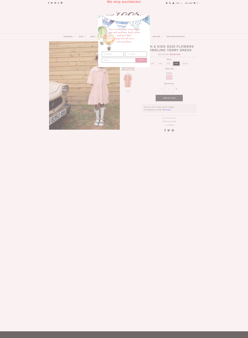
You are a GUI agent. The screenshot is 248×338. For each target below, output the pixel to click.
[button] (146, 18)
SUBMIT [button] (141, 60)
